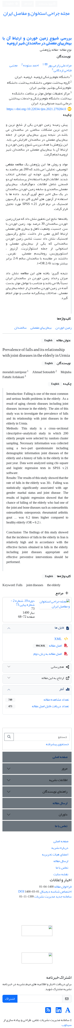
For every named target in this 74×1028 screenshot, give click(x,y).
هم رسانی (57, 667)
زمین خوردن (64, 328)
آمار (61, 689)
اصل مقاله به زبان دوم (48, 654)
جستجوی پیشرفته (57, 744)
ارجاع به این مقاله (53, 678)
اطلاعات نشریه (58, 780)
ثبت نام (28, 3)
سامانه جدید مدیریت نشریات (53, 896)
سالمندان (20, 328)
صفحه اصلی (60, 757)
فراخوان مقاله (63, 886)
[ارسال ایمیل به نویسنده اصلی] (45, 64)
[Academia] (68, 1011)
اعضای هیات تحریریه (55, 854)
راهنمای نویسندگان (55, 791)
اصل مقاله (49, 645)
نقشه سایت (60, 874)
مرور (64, 768)
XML (58, 639)
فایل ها (59, 628)
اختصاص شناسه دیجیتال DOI (45, 891)
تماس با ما (61, 826)
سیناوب (67, 1025)
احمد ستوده (31, 65)
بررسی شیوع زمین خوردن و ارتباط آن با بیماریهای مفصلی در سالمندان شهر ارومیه (37, 40)
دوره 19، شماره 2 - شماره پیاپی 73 (23, 603)
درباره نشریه (59, 848)
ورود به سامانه (46, 3)
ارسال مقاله (60, 803)
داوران (63, 814)
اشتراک (10, 999)
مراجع (60, 593)
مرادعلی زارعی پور (60, 65)
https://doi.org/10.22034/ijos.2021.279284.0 (36, 109)
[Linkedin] (59, 1011)
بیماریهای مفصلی (41, 328)
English (10, 3)
